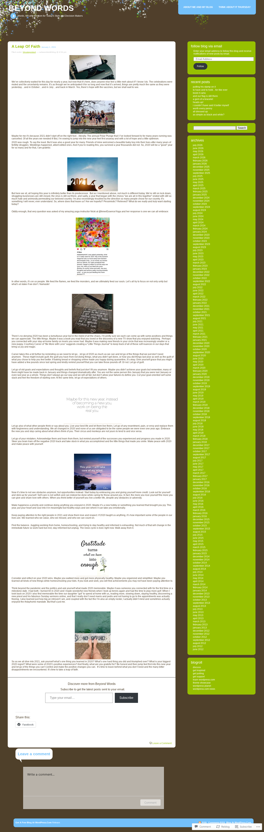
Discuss (197, 667)
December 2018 (201, 408)
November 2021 (201, 309)
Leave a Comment (162, 743)
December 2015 (201, 519)
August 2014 (199, 569)
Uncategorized (29, 52)
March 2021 (199, 333)
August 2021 (199, 318)
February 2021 (200, 337)
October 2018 (200, 414)
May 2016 (198, 504)
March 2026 (199, 157)
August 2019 (199, 389)
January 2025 (200, 194)
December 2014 (201, 556)
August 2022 (199, 284)
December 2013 (201, 593)
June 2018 (198, 426)
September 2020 (201, 352)
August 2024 (199, 210)
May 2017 (198, 466)
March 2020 (199, 368)
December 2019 (201, 377)
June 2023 (198, 253)
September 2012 (201, 640)
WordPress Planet (202, 686)
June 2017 (198, 463)
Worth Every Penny (202, 108)
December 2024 (201, 197)
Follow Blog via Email (206, 46)
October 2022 (200, 278)
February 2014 (200, 587)
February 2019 (200, 405)
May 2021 (198, 327)
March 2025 (199, 188)
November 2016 (201, 485)
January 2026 (200, 163)
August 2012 (199, 643)
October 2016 (200, 488)
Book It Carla (199, 93)
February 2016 (200, 513)
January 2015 (200, 553)
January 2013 (200, 627)
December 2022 (201, 272)
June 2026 (198, 148)
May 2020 (198, 361)
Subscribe (126, 697)
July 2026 (198, 145)
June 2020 (198, 358)
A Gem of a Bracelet (203, 99)
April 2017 (198, 470)
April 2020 (198, 364)
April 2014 (198, 581)
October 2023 (200, 241)
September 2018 (201, 417)
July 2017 (198, 460)
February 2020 (200, 371)
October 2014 (200, 562)
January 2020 (200, 374)
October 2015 (200, 525)
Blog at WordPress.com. (239, 822)
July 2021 (198, 321)
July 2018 (198, 423)
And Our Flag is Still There (205, 96)
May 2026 (198, 151)
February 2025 (200, 191)
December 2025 (201, 166)
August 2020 (199, 355)
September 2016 (201, 491)
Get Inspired (199, 670)
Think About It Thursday (235, 7)
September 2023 (201, 244)
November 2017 (201, 448)
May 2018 (198, 429)
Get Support (199, 676)
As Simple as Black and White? (208, 114)
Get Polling (198, 673)
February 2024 (200, 228)
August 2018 (199, 420)
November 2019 (201, 380)
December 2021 (201, 306)
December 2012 (201, 630)
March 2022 (199, 296)
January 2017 (200, 479)
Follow (200, 66)
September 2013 (201, 603)
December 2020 (201, 343)
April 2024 (198, 222)
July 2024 (198, 213)
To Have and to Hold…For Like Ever (210, 90)
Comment (150, 802)
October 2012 (200, 637)
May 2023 (198, 256)
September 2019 (201, 386)
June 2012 (198, 649)
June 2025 (198, 179)
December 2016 (201, 482)
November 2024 (201, 200)
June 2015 (198, 538)
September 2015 (201, 528)
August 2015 (199, 531)
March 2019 (199, 402)
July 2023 (198, 250)
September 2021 (201, 315)
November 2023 (201, 238)
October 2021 (200, 312)
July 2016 (198, 497)
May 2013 (198, 615)
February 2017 (200, 476)
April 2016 (198, 507)
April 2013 (198, 618)
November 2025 (201, 170)
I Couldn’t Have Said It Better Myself (211, 105)
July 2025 (198, 176)
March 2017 (199, 473)
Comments (216, 822)
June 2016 (198, 501)
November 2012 (201, 634)
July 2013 (198, 609)
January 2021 (200, 340)
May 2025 (198, 182)
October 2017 (200, 451)
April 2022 (198, 293)
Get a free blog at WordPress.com (33, 822)
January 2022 (200, 303)
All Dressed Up (200, 111)
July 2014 (198, 572)
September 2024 (201, 207)
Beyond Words (41, 8)
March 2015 (199, 547)
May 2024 (198, 219)
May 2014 (198, 578)
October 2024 (200, 204)
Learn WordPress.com (204, 679)
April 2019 (198, 398)
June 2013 (198, 612)
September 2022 (201, 281)
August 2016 (199, 494)
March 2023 (199, 262)
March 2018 (199, 436)
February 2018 (200, 439)
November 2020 (201, 346)
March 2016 (199, 510)
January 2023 (200, 269)
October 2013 (200, 599)
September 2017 (201, 454)
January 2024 (200, 231)
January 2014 (200, 590)
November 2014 (201, 559)
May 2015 (198, 541)
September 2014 (201, 565)
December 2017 (201, 445)
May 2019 (198, 395)
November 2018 (201, 411)
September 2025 (201, 173)
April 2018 (198, 432)
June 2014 (198, 575)
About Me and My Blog (198, 7)
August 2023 (199, 247)
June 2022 (198, 290)
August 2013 (199, 606)
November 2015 (201, 522)
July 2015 (198, 535)
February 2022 (200, 299)
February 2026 (200, 160)
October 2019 (200, 383)
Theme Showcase (202, 682)
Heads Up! (198, 102)
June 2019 (198, 392)
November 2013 (201, 596)
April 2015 (198, 544)
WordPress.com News (204, 689)
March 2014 (199, 584)
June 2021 (198, 324)
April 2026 (198, 154)
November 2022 (201, 275)
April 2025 (198, 185)
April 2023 (198, 259)
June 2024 (198, 216)
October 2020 (200, 349)
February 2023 (200, 265)
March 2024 (199, 225)
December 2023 (201, 235)
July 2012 (198, 646)
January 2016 (200, 516)
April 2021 (198, 330)
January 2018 (200, 442)
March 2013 (199, 621)
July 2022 (198, 287)
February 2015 (200, 550)
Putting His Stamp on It (204, 86)
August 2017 (199, 457)
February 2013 (200, 624)
